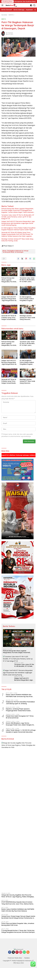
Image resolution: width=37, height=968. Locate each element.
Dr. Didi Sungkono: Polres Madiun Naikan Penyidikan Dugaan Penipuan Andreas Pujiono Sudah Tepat (18, 229)
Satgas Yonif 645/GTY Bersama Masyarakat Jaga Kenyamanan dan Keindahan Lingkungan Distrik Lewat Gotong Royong (18, 223)
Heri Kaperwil (9, 33)
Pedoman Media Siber (15, 958)
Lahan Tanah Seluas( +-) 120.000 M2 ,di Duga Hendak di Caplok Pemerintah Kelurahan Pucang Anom (21, 731)
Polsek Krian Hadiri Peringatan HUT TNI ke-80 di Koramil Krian (20, 717)
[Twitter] (13, 952)
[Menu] (2, 5)
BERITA (3, 19)
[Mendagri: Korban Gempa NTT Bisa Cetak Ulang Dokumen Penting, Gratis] (28, 309)
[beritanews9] (11, 5)
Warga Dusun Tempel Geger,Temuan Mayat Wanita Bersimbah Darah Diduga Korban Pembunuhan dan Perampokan (18, 917)
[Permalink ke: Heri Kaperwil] (3, 33)
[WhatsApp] (24, 952)
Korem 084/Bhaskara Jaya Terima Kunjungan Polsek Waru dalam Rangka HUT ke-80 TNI (20, 724)
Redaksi (27, 958)
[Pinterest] (17, 952)
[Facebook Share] (18, 258)
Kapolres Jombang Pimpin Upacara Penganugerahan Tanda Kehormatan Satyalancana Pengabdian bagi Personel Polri (19, 710)
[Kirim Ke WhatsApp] (34, 258)
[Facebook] (9, 952)
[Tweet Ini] (22, 258)
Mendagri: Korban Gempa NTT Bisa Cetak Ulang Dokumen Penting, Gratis (17, 240)
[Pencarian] (34, 5)
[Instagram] (20, 952)
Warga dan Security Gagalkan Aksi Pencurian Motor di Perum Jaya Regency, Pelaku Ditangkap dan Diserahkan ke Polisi (17, 896)
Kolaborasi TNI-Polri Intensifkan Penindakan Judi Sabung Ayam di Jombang (20, 702)
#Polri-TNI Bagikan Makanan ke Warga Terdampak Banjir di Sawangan (15, 251)
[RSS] (28, 952)
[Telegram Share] (30, 258)
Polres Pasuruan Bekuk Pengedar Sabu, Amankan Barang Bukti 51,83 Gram (17, 924)
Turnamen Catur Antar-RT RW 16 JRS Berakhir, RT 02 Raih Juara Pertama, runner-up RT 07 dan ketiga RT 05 (17, 217)
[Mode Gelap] (31, 5)
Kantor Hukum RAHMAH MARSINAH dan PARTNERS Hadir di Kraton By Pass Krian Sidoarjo (19, 695)
